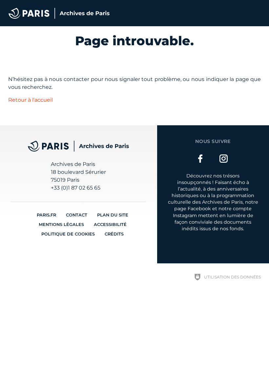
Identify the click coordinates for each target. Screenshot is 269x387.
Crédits (114, 234)
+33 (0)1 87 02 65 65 (75, 188)
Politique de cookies (68, 234)
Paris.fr (46, 215)
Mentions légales (61, 224)
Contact (76, 215)
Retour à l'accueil (30, 100)
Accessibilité (110, 224)
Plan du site (112, 215)
